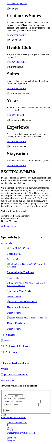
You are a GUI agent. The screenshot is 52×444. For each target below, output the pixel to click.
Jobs (9, 425)
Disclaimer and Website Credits (21, 433)
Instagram (11, 440)
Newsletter (12, 430)
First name (9, 398)
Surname (8, 401)
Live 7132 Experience (17, 3)
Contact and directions (17, 422)
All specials (6, 243)
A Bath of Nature (9, 226)
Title (5, 395)
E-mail (7, 404)
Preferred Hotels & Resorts (13, 417)
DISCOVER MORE (16, 35)
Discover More (14, 259)
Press (9, 427)
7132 (3, 415)
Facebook (11, 437)
